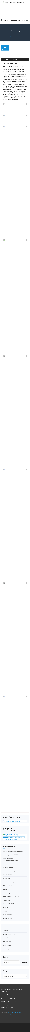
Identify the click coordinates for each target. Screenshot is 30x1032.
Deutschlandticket (7, 874)
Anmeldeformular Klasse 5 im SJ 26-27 (13, 851)
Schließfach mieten (8, 945)
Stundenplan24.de (7, 914)
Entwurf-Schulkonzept (9, 882)
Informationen (6, 900)
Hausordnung (6, 893)
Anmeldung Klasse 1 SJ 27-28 (11, 855)
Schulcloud (5, 907)
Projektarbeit (6, 927)
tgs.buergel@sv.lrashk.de (14, 1012)
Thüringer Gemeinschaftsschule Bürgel (14, 20)
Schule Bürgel (7, 59)
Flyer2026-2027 (7, 885)
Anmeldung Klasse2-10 (9, 863)
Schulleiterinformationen (9, 934)
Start (5, 36)
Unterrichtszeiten (7, 918)
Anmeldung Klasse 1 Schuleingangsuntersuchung (10, 859)
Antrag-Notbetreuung (9, 867)
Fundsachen (6, 889)
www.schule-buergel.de (12, 1014)
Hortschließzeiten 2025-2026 (11, 896)
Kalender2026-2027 (8, 904)
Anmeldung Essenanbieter (10, 949)
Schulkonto (6, 911)
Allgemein (11, 36)
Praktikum (5, 930)
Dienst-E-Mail (6, 878)
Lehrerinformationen (8, 938)
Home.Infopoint (7, 941)
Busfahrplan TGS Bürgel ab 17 (11, 871)
